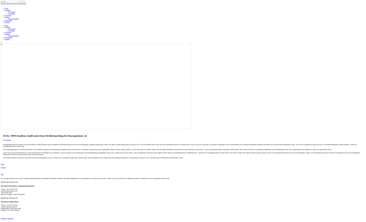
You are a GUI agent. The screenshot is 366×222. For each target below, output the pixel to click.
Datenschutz (10, 218)
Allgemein (7, 140)
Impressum (3, 218)
